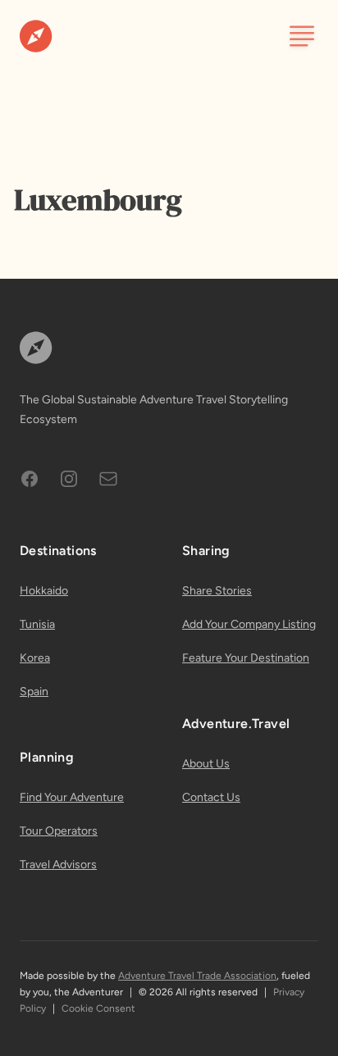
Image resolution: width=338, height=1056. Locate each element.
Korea (35, 658)
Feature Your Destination (245, 658)
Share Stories (217, 591)
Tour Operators (59, 831)
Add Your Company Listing (249, 624)
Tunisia (37, 624)
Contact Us (211, 797)
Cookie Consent (98, 1008)
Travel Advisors (58, 865)
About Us (206, 764)
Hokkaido (44, 591)
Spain (34, 692)
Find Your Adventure (72, 797)
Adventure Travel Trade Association (197, 975)
